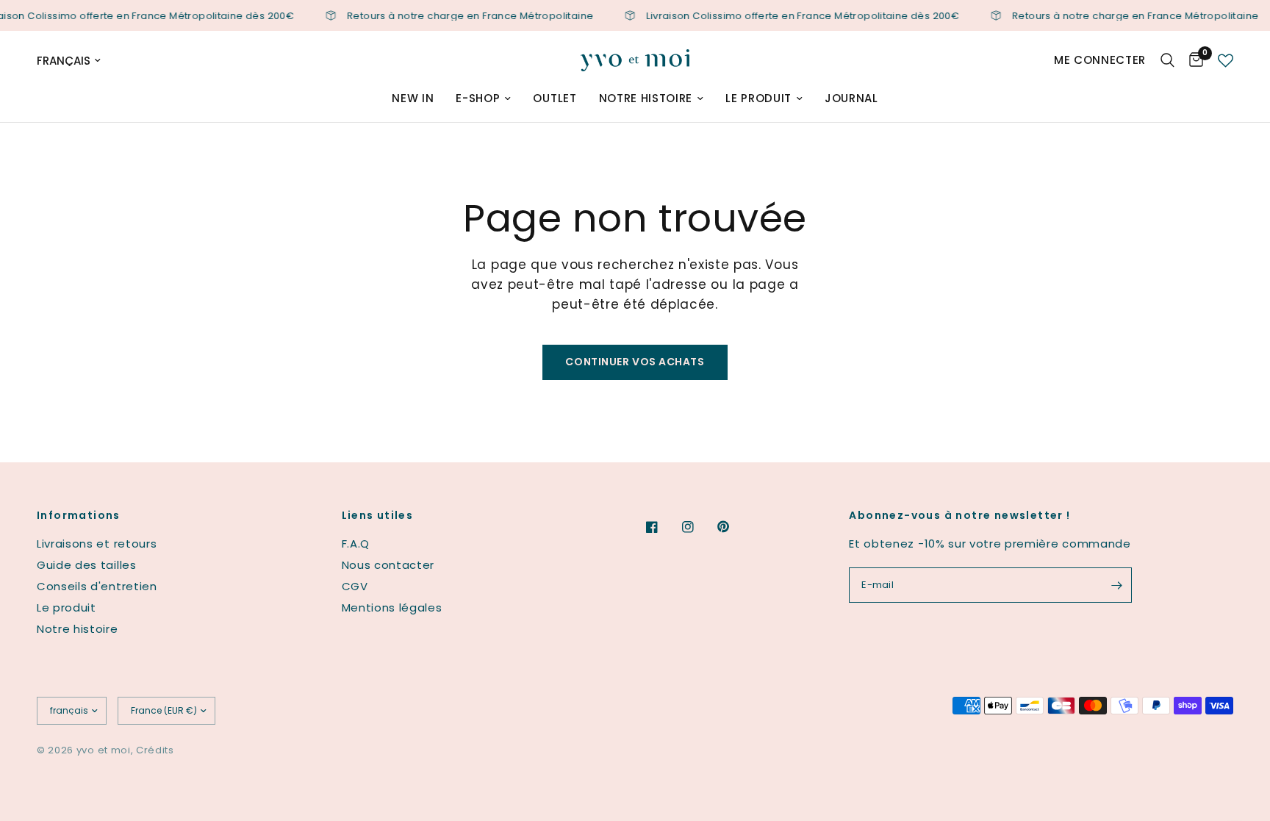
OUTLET (554, 98)
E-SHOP (478, 98)
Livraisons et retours (97, 543)
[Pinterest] (733, 526)
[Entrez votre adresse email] (1117, 585)
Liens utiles (378, 515)
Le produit (758, 98)
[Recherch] (1167, 60)
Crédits (155, 750)
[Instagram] (698, 527)
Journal (851, 98)
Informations (79, 515)
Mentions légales (392, 607)
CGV (355, 586)
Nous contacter (388, 565)
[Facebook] (662, 527)
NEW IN (413, 98)
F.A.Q (356, 543)
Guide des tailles (87, 565)
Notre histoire (646, 98)
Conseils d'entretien (97, 586)
